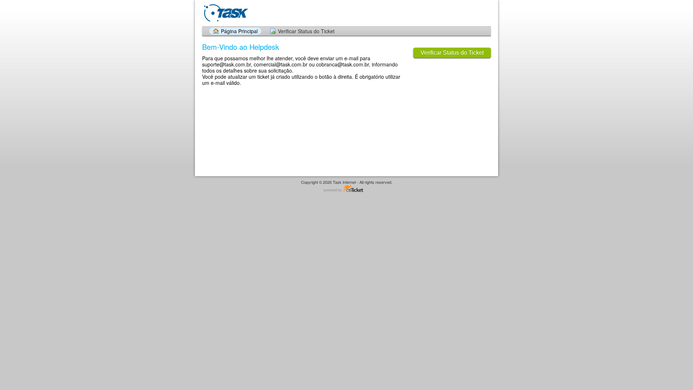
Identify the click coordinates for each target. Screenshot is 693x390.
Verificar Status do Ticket (306, 31)
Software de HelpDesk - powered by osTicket (346, 189)
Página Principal (239, 31)
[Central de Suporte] (225, 13)
